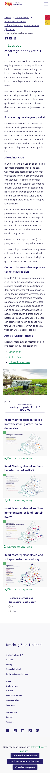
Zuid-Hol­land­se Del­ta (19, 362)
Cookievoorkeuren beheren (25, 761)
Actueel (9, 690)
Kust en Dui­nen (16, 356)
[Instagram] (37, 731)
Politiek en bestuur (14, 695)
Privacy (9, 664)
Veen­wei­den (15, 351)
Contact (9, 717)
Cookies (9, 659)
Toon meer (10, 705)
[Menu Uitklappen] (46, 4)
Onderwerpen (12, 686)
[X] (15, 731)
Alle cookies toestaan (25, 755)
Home (8, 681)
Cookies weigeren (25, 767)
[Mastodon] (30, 731)
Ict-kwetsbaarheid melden (17, 674)
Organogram (11, 712)
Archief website (12, 655)
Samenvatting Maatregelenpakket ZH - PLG (24, 407)
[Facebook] (7, 731)
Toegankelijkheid (13, 669)
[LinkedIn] (22, 731)
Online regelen (12, 700)
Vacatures (10, 721)
